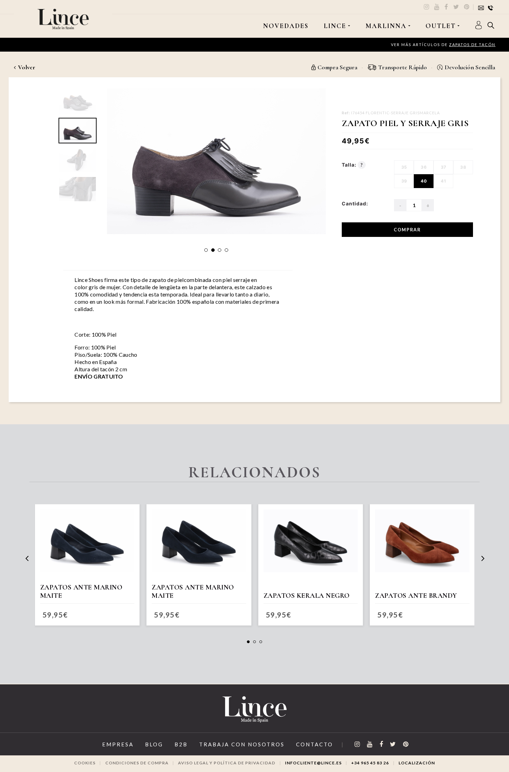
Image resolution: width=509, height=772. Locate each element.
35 (404, 167)
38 (463, 167)
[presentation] (27, 558)
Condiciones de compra (137, 762)
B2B (181, 744)
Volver (26, 67)
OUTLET (441, 26)
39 (404, 181)
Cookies (85, 762)
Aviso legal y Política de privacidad (226, 762)
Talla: (352, 165)
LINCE (335, 26)
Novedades (286, 26)
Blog (154, 744)
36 (424, 167)
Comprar (407, 229)
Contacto (314, 744)
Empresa (118, 744)
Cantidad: (355, 203)
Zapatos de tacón (472, 44)
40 (424, 181)
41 (443, 181)
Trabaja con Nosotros (242, 744)
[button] (206, 250)
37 (443, 167)
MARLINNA (386, 26)
